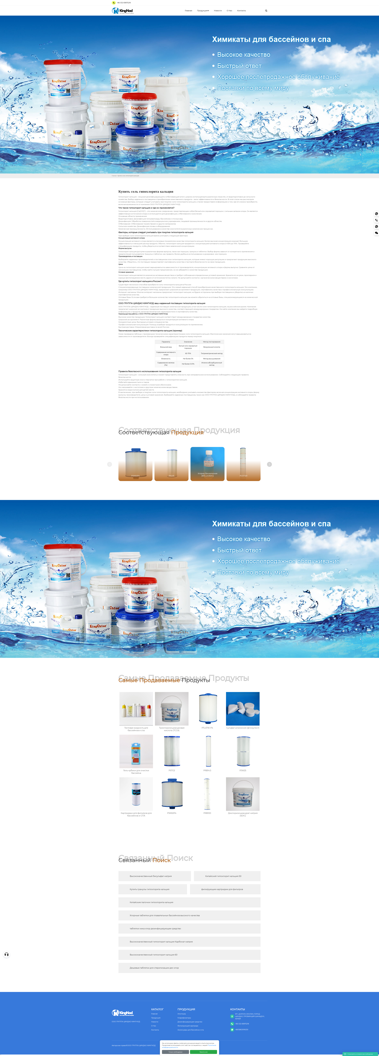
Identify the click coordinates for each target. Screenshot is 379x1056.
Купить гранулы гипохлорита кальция (149, 889)
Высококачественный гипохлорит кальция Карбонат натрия (161, 942)
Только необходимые (175, 1052)
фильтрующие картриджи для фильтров (222, 889)
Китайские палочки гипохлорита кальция (151, 902)
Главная (114, 175)
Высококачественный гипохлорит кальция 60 (153, 955)
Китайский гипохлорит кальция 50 (223, 876)
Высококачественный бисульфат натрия (151, 876)
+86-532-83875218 (124, 3)
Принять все (204, 1052)
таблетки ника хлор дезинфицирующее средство (155, 928)
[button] (269, 464)
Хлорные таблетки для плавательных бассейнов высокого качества (165, 915)
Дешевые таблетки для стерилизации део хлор (154, 968)
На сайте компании (228, 309)
